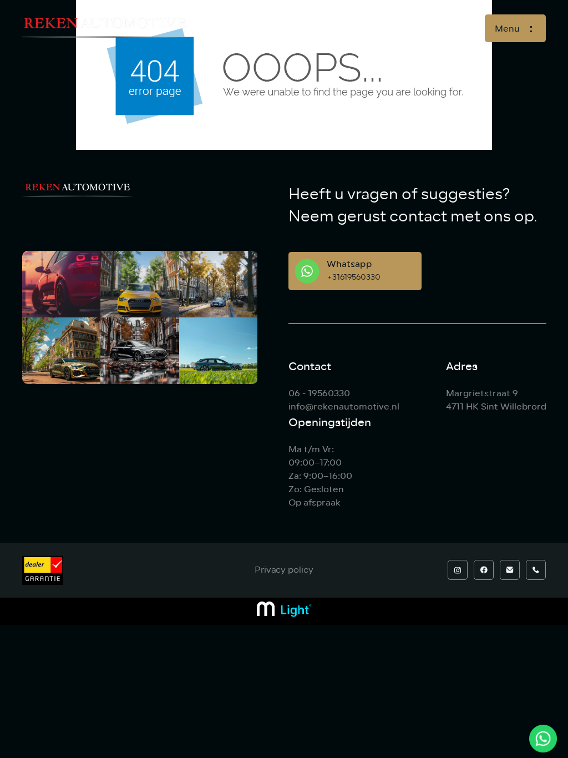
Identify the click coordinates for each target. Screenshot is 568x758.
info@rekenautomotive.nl (343, 406)
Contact (440, 28)
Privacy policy (284, 570)
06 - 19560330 (319, 393)
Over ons (391, 28)
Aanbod (343, 28)
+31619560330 (354, 277)
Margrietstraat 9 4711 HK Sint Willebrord (496, 399)
